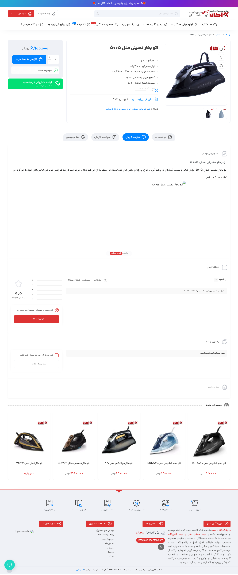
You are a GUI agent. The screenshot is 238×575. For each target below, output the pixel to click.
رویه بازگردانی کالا (106, 535)
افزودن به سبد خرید (26, 59)
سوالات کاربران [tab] (102, 137)
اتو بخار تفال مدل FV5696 (29, 463)
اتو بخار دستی (139, 109)
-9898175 (147, 533)
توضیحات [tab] (161, 137)
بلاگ (111, 556)
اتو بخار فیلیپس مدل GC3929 (74, 463)
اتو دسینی (126, 109)
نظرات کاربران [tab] (133, 137)
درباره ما (110, 548)
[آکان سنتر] (209, 13)
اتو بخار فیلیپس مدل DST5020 (164, 463)
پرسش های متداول (105, 530)
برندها (228, 34)
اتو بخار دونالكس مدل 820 (119, 463)
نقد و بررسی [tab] (73, 137)
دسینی (218, 34)
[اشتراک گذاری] (221, 65)
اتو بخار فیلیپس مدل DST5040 (209, 463)
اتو (149, 109)
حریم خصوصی (107, 539)
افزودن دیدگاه (39, 319)
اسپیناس (80, 570)
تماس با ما (109, 543)
